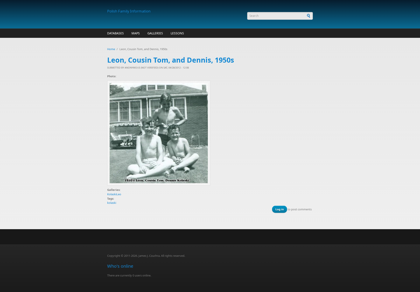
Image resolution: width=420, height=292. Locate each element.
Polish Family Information (128, 11)
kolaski (111, 203)
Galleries (155, 33)
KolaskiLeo (114, 194)
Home (111, 49)
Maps (135, 33)
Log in (279, 209)
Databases (115, 33)
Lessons (177, 33)
